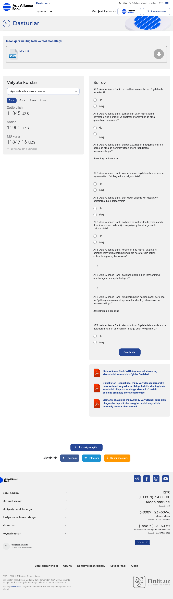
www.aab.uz (16, 586)
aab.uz (18, 8)
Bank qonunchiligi (46, 565)
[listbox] (43, 91)
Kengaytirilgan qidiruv (91, 565)
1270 (166, 492)
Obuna (67, 565)
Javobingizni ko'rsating (106, 158)
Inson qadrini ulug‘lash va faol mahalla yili (34, 41)
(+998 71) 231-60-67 (154, 526)
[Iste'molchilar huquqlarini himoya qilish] (6, 23)
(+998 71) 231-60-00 (154, 497)
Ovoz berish (129, 352)
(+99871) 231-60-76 (155, 512)
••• (51, 11)
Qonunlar (42, 11)
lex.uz (24, 51)
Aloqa (134, 565)
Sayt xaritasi (118, 565)
